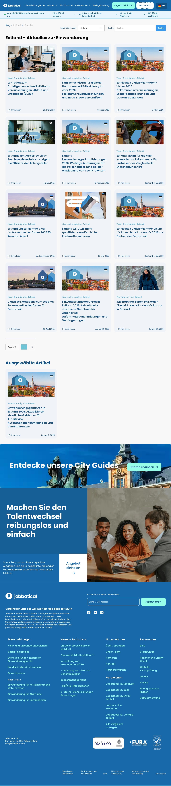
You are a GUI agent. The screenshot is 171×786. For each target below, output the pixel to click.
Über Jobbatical (115, 645)
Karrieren (111, 657)
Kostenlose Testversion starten (145, 5)
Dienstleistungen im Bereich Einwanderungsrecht (24, 659)
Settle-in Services (18, 651)
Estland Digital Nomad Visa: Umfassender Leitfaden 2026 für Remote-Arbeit (30, 232)
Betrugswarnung (150, 698)
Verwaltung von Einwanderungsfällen (73, 662)
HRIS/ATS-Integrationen (75, 686)
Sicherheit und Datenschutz (117, 772)
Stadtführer (147, 651)
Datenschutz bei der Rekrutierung (140, 772)
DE (163, 5)
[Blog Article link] (31, 59)
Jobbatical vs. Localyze (120, 683)
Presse (144, 682)
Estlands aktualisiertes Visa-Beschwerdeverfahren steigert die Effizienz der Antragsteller (29, 159)
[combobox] (161, 6)
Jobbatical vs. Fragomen (114, 707)
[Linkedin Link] (102, 612)
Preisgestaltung (101, 5)
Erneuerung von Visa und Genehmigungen (75, 672)
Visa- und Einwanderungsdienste (28, 645)
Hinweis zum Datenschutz (67, 772)
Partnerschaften (116, 669)
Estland (31, 78)
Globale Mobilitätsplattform (77, 655)
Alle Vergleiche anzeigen (114, 725)
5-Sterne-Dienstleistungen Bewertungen (77, 693)
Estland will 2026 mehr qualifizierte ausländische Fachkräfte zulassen (80, 232)
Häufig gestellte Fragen (149, 690)
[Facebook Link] (88, 612)
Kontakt (111, 663)
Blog (7, 25)
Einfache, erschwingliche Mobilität (75, 647)
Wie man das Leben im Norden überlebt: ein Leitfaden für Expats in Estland (139, 305)
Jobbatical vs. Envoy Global (118, 697)
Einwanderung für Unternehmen (27, 700)
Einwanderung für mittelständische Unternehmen (29, 686)
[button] (35, 5)
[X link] (95, 612)
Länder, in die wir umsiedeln (24, 667)
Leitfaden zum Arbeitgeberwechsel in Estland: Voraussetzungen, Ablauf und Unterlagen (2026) (29, 88)
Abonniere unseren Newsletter (103, 594)
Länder (144, 676)
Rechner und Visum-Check (152, 659)
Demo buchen (16, 673)
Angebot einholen (123, 5)
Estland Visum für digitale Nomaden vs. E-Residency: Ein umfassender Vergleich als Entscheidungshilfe (136, 161)
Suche (111, 28)
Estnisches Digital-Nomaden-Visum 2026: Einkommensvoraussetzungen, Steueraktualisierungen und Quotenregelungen (137, 90)
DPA (105, 773)
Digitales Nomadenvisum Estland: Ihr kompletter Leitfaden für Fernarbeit (31, 305)
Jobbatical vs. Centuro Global (119, 716)
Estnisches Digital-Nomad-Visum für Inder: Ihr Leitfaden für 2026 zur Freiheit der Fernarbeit (139, 232)
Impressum (161, 773)
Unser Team (113, 651)
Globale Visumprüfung (148, 668)
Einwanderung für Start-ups (25, 694)
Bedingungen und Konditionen (89, 772)
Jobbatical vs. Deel (117, 690)
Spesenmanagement (73, 680)
